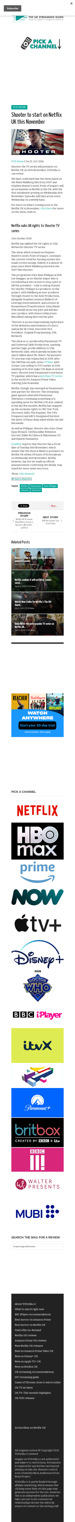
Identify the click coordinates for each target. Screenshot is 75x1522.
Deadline (16, 444)
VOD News (19, 107)
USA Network (26, 473)
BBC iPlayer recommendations (33, 1314)
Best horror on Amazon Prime (33, 1319)
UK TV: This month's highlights (33, 1392)
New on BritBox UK (26, 1366)
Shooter (25, 490)
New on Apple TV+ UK (28, 1361)
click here (46, 208)
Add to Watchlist (22, 479)
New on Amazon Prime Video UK (34, 1351)
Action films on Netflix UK (30, 1427)
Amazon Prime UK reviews (30, 1340)
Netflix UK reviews (26, 1335)
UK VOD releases (25, 1398)
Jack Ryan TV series (51, 376)
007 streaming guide (27, 1377)
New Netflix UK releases (29, 1345)
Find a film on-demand (28, 1330)
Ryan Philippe (50, 486)
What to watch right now (29, 1309)
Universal (36, 490)
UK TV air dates (24, 1387)
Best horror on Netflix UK (30, 1324)
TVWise (48, 362)
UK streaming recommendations (34, 1372)
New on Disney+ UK (26, 1356)
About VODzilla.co (25, 1304)
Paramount (35, 486)
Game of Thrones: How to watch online (38, 1382)
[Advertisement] (37, 81)
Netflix (24, 486)
